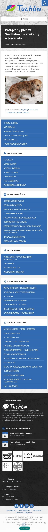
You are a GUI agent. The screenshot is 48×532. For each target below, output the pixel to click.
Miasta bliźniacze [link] (11, 181)
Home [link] (7, 44)
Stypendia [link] (8, 296)
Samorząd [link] (8, 160)
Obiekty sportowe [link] (12, 333)
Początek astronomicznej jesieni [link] (22, 442)
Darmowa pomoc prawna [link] (15, 241)
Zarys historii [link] (10, 176)
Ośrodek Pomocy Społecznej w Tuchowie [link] (22, 226)
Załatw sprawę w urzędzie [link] (16, 135)
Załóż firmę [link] (9, 263)
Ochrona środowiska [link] (13, 213)
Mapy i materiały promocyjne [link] (16, 346)
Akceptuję (25, 528)
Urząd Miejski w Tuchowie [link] (29, 110)
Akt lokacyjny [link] (10, 164)
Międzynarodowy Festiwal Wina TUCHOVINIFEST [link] (18, 380)
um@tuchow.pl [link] (12, 499)
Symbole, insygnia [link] (12, 168)
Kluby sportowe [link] (11, 337)
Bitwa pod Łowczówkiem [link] (15, 354)
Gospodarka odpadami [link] (14, 201)
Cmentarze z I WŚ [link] (11, 371)
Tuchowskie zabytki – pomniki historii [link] (21, 350)
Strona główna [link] (11, 123)
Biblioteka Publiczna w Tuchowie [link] (19, 309)
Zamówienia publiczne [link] (14, 272)
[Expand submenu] (42, 160)
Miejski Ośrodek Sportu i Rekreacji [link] (19, 329)
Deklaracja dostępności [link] (24, 513)
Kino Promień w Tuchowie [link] (15, 300)
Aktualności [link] (9, 127)
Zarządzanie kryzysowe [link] (14, 237)
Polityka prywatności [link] (24, 510)
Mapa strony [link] (37, 510)
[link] (45, 3)
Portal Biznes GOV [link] (12, 268)
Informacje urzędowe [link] (18, 44)
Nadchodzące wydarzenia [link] (15, 144)
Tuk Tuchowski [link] (10, 386)
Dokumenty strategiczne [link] (15, 222)
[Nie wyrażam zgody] (45, 523)
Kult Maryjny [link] (9, 362)
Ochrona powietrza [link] (13, 205)
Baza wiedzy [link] (11, 510)
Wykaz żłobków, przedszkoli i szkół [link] (20, 288)
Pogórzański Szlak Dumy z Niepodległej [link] (22, 358)
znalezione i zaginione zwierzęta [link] (18, 112)
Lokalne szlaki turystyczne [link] (16, 342)
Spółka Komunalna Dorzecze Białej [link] (20, 218)
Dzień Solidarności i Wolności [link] (21, 433)
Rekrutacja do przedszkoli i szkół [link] (19, 292)
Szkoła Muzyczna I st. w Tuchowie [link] (19, 313)
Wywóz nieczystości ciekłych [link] (17, 209)
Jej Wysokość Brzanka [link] (14, 375)
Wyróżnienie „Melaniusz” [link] (15, 185)
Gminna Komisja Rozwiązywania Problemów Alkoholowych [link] (23, 231)
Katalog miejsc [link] (10, 140)
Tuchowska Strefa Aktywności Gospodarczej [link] (18, 258)
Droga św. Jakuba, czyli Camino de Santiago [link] (23, 367)
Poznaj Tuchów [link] (11, 172)
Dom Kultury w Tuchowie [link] (15, 305)
